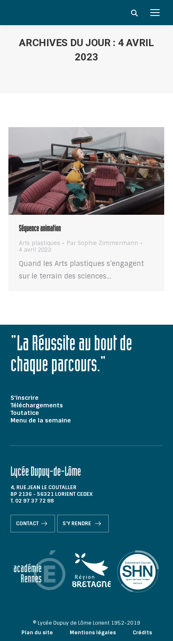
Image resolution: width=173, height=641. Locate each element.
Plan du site (37, 632)
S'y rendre (77, 523)
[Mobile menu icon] (155, 13)
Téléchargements (36, 405)
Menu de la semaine (40, 420)
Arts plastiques (39, 243)
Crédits (142, 632)
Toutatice (24, 413)
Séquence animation (40, 229)
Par (102, 243)
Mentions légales (93, 632)
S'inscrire (24, 397)
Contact (27, 523)
